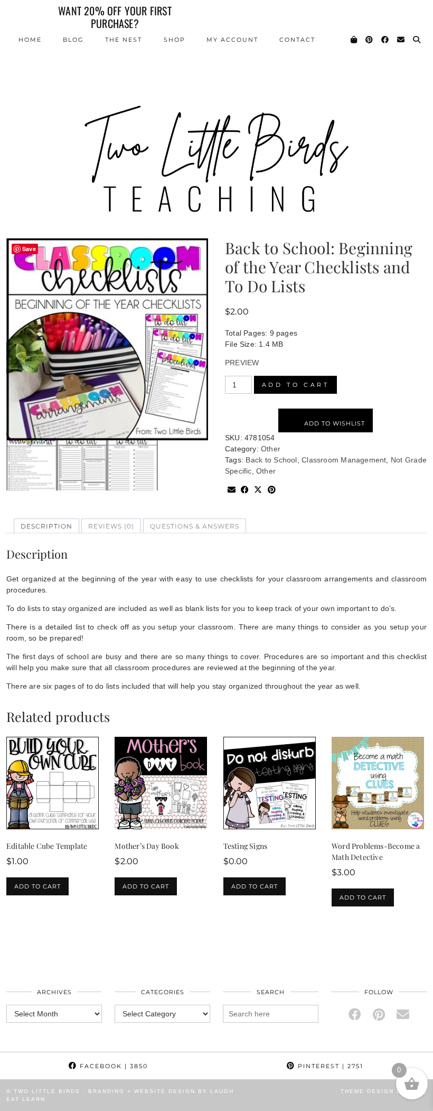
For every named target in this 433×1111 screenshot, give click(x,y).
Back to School (271, 460)
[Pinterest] (369, 40)
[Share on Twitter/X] (258, 490)
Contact (297, 39)
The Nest (123, 39)
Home (30, 39)
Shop (174, 39)
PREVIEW (242, 362)
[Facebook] (385, 40)
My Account (232, 39)
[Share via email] (231, 490)
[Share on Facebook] (244, 490)
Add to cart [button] (37, 886)
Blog (73, 39)
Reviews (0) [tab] (111, 526)
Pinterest (329, 1066)
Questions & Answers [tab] (194, 526)
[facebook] (355, 1014)
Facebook (112, 1066)
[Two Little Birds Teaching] (216, 111)
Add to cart (296, 384)
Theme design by (384, 1091)
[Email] (401, 40)
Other (270, 449)
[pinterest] (379, 1014)
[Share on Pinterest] (271, 490)
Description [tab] (46, 526)
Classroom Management (344, 460)
